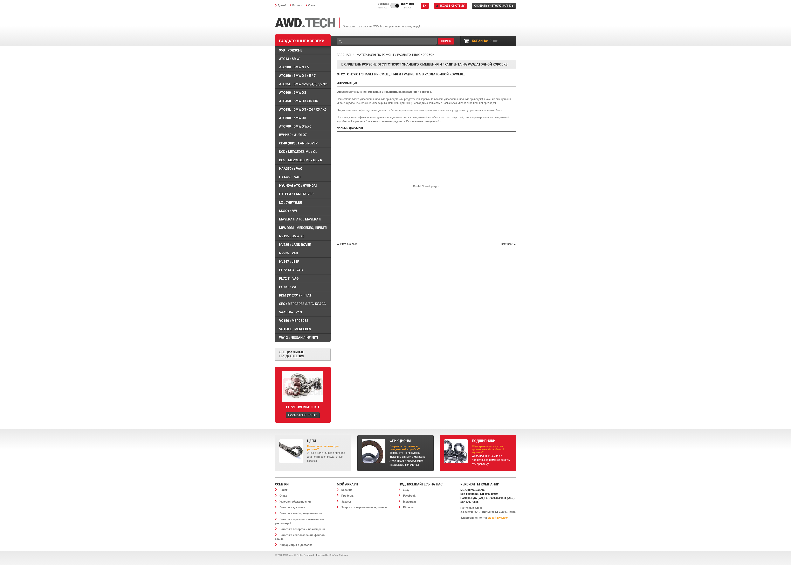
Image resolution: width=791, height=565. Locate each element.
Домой (282, 5)
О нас (312, 5)
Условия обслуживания (295, 501)
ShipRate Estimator (339, 555)
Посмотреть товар (302, 415)
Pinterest (408, 507)
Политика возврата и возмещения (302, 529)
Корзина (346, 489)
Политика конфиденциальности (301, 513)
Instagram (409, 501)
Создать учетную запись (494, 5)
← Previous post (347, 243)
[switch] (394, 5)
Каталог (297, 5)
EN (425, 5)
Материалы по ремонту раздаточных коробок (395, 55)
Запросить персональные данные (364, 507)
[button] (383, 5)
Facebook (409, 495)
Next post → (508, 243)
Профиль (347, 495)
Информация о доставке (296, 544)
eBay (406, 489)
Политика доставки (292, 507)
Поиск (284, 489)
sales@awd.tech (498, 517)
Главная (344, 55)
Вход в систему (452, 5)
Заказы (346, 501)
